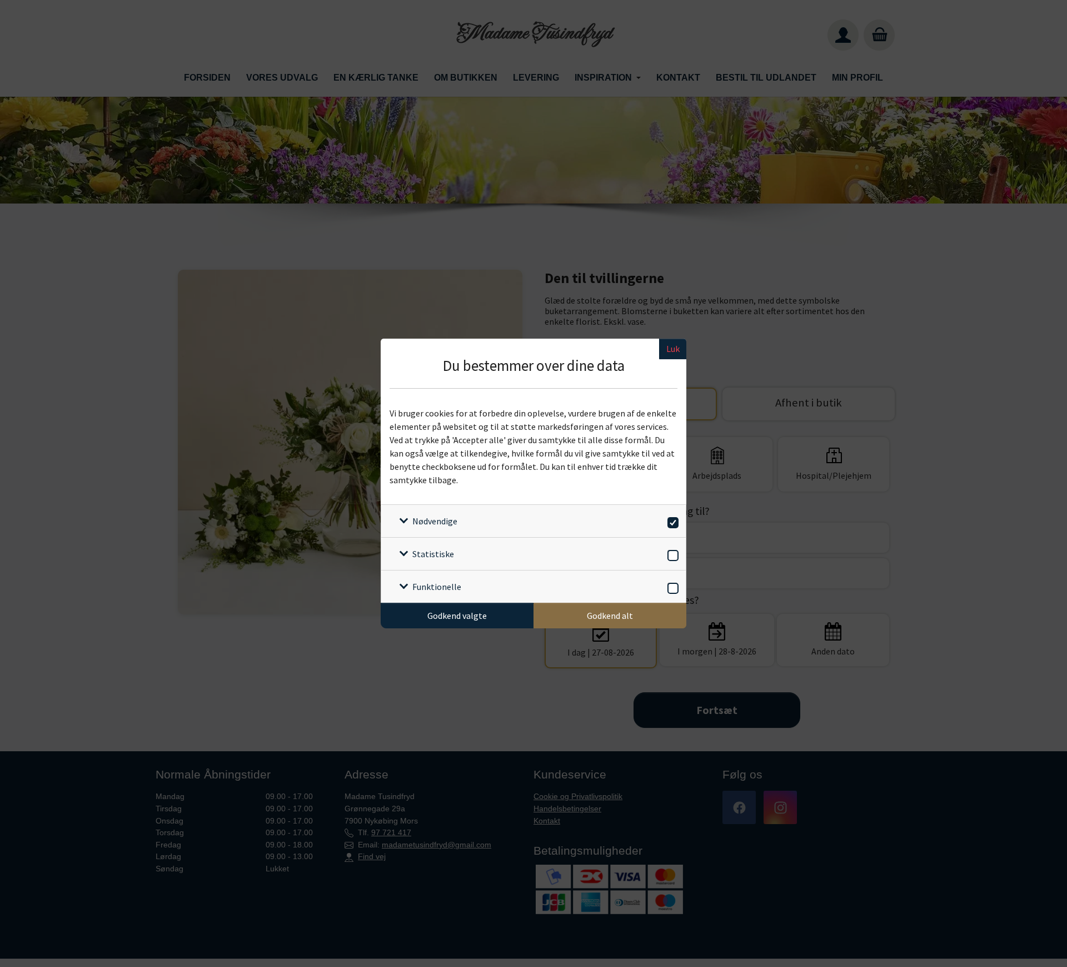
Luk (673, 348)
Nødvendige (434, 521)
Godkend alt (610, 615)
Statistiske (433, 553)
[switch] (671, 520)
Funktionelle (436, 586)
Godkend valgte (457, 615)
